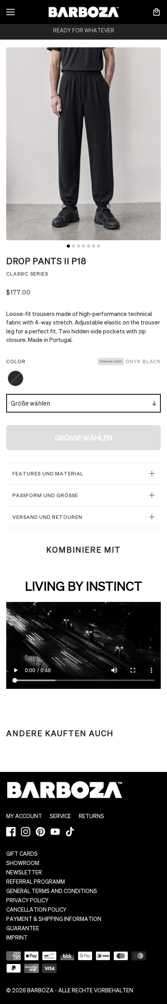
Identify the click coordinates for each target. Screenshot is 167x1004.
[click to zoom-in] (83, 144)
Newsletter (24, 872)
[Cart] (156, 12)
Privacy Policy (27, 899)
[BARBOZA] (84, 12)
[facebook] (11, 831)
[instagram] (25, 831)
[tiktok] (70, 831)
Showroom (22, 862)
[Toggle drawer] (10, 12)
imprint (17, 937)
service (60, 815)
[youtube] (55, 831)
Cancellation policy (36, 909)
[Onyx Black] (15, 378)
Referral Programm (35, 881)
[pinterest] (40, 831)
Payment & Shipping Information (53, 918)
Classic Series (27, 273)
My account (24, 815)
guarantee (22, 927)
